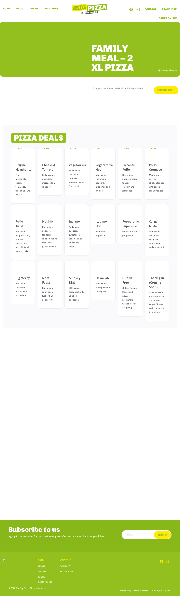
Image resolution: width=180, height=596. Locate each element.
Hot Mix (47, 221)
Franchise (169, 9)
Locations (51, 8)
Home (7, 8)
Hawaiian (102, 278)
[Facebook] (131, 9)
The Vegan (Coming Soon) (156, 282)
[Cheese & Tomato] (50, 154)
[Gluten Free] (130, 266)
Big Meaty (22, 278)
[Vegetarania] (77, 154)
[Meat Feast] (50, 266)
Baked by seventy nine (160, 590)
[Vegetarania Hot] (103, 154)
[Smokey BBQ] (77, 266)
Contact (150, 9)
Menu (34, 8)
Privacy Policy (125, 590)
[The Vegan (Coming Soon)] (157, 266)
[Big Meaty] (23, 266)
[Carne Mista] (157, 210)
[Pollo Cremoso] (157, 154)
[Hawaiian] (103, 266)
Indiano (74, 221)
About (20, 8)
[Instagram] (138, 9)
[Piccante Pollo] (130, 154)
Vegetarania (77, 165)
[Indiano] (77, 210)
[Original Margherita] (23, 154)
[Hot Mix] (50, 210)
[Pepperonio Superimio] (130, 210)
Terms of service (141, 590)
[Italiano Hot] (103, 210)
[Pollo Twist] (23, 210)
